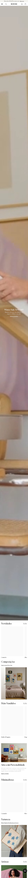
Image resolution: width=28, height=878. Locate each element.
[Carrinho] (25, 4)
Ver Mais (25, 623)
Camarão (4, 657)
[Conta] (22, 4)
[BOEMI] (14, 683)
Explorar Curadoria (14, 316)
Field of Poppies (5, 737)
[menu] (2, 4)
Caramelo (4, 813)
